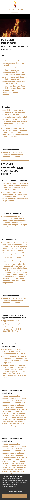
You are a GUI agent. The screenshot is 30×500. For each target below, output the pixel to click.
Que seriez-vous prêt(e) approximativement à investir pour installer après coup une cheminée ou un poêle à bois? (14, 399)
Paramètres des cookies (15, 491)
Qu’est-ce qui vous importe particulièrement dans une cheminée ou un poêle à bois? (14, 154)
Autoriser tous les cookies (15, 496)
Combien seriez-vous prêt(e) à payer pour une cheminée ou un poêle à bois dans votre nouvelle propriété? (15, 359)
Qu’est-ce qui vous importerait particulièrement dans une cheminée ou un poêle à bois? (14, 300)
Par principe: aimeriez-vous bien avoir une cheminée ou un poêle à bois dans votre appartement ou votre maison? (15, 186)
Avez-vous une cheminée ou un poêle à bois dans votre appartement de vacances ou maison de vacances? (14, 80)
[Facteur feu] (15, 7)
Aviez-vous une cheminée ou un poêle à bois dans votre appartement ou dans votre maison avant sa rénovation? (14, 71)
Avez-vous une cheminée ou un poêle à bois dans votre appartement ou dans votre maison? (14, 62)
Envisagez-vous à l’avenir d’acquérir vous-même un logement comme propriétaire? (14, 351)
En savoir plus (12, 486)
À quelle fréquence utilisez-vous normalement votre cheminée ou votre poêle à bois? (14, 112)
